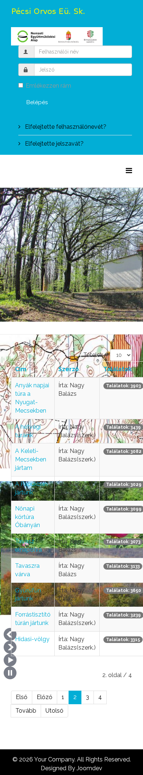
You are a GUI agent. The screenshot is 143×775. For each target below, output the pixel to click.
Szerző (68, 369)
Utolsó (54, 710)
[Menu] (129, 171)
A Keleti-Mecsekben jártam (30, 459)
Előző (44, 697)
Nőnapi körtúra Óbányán (27, 517)
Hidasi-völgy (32, 639)
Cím (20, 369)
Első (21, 697)
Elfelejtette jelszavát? (53, 143)
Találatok (117, 369)
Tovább (25, 710)
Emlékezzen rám (48, 85)
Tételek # (96, 354)
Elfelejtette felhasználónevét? (64, 126)
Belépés (37, 102)
